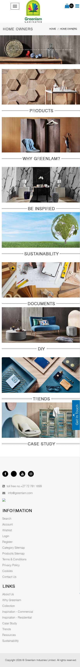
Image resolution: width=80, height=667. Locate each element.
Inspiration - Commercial (17, 611)
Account (7, 524)
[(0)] (67, 6)
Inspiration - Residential (17, 617)
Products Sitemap (13, 553)
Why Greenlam (11, 600)
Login (5, 536)
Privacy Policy (11, 565)
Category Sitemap (13, 547)
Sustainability (10, 640)
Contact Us (9, 576)
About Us (8, 594)
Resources (9, 635)
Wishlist (7, 530)
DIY (41, 349)
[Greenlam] (33, 11)
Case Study (9, 623)
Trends (6, 629)
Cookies (7, 571)
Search (6, 518)
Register (7, 541)
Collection (8, 605)
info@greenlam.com (20, 493)
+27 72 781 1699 (31, 486)
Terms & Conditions (14, 559)
